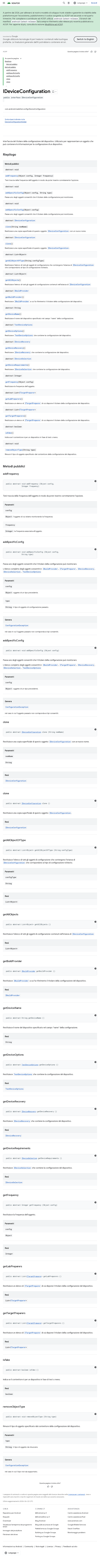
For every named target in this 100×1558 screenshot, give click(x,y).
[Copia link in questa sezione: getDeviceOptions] (26, 1055)
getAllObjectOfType (14, 261)
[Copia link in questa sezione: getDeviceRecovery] (27, 1101)
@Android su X (41, 1513)
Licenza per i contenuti (76, 1494)
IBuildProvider (21, 291)
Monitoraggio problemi (76, 1532)
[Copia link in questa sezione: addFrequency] (21, 474)
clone (8, 227)
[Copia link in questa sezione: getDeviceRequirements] (32, 1148)
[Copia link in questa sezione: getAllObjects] (20, 914)
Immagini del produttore (12, 1530)
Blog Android (40, 1521)
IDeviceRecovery (22, 342)
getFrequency (11, 382)
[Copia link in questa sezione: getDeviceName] (23, 1008)
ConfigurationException (16, 625)
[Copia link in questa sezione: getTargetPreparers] (27, 1313)
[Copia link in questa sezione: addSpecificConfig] (26, 542)
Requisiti (6, 1517)
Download (7, 1521)
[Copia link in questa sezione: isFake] (12, 1360)
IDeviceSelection (22, 359)
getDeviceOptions (13, 331)
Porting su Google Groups (45, 1536)
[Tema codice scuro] (95, 481)
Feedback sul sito (70, 1546)
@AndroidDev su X (42, 1517)
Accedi (94, 3)
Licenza (50, 1546)
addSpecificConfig (14, 193)
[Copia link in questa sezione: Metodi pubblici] (27, 466)
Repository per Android (12, 1513)
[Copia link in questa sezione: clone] (11, 722)
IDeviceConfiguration (24, 220)
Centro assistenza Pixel (76, 1517)
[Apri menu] (3, 3)
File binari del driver (10, 1534)
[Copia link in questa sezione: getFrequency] (21, 1195)
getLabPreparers (13, 399)
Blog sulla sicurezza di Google (46, 1525)
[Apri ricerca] (64, 2)
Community (28, 1546)
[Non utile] (95, 51)
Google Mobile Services (77, 1525)
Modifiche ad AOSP (54, 24)
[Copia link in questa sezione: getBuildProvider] (24, 961)
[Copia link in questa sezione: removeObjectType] (27, 1406)
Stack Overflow (74, 1528)
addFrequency (11, 176)
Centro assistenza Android (78, 1513)
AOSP (5, 52)
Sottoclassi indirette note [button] (16, 120)
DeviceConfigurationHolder (16, 122)
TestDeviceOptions (23, 325)
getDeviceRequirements (16, 365)
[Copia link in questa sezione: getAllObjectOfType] (28, 840)
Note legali (40, 1546)
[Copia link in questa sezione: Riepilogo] (18, 154)
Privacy (58, 1546)
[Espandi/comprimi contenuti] (20, 58)
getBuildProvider (13, 297)
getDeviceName (12, 314)
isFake (8, 433)
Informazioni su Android (12, 1546)
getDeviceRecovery (14, 348)
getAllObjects (12, 280)
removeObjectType (13, 450)
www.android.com (75, 1521)
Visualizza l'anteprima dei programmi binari (17, 1526)
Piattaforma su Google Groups (47, 1528)
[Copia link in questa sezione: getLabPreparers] (24, 1266)
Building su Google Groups (45, 1532)
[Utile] (91, 51)
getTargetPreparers (14, 416)
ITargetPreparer (27, 393)
